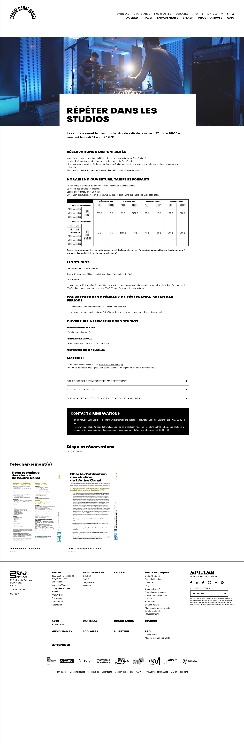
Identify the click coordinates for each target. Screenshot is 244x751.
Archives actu (58, 624)
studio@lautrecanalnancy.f (130, 170)
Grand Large (124, 620)
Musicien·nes (62, 631)
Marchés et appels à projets (157, 608)
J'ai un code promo (179, 672)
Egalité (86, 579)
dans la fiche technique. (109, 365)
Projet (56, 572)
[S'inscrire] (225, 593)
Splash (119, 572)
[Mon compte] (227, 13)
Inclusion (87, 576)
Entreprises (61, 644)
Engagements (93, 572)
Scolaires (90, 631)
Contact (15, 594)
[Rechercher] (222, 13)
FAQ (147, 586)
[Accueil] (23, 12)
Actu (55, 620)
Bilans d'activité (152, 605)
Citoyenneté (88, 582)
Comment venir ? (152, 589)
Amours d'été (57, 595)
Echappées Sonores (61, 588)
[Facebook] (191, 583)
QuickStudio (137, 158)
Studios (151, 620)
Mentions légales (77, 672)
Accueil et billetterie (154, 579)
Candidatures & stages (155, 592)
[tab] (128, 381)
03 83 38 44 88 (18, 590)
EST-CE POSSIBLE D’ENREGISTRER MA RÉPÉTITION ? (97, 381)
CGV (138, 672)
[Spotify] (222, 583)
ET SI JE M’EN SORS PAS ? (81, 389)
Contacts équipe (152, 576)
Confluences (57, 601)
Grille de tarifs (151, 635)
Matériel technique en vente (157, 638)
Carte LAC (150, 582)
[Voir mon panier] (233, 13)
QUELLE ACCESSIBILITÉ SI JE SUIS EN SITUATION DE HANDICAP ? (103, 398)
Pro (148, 631)
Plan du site (61, 672)
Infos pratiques (157, 572)
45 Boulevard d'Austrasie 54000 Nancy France (21, 583)
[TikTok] (203, 583)
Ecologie (87, 586)
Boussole (56, 592)
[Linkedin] (197, 583)
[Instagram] (209, 583)
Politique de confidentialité (224, 604)
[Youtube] (216, 583)
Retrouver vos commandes (156, 672)
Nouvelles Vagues (60, 585)
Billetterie (122, 631)
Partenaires (150, 601)
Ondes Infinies (58, 582)
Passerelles (57, 605)
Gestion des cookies (124, 672)
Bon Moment (57, 598)
